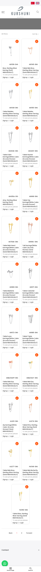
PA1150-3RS (23, 510)
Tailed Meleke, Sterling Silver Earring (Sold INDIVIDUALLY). (11, 113)
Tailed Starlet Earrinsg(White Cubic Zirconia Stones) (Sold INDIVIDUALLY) (30, 158)
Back (10, 533)
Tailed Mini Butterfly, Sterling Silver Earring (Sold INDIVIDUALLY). (30, 472)
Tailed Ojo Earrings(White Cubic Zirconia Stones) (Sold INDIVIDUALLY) (30, 203)
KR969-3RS (14, 287)
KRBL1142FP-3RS (12, 378)
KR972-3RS (14, 333)
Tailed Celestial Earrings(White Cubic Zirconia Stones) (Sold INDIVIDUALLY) (30, 294)
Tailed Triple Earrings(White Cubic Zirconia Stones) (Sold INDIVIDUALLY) (30, 339)
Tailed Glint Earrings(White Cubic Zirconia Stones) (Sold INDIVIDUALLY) (11, 158)
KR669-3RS (33, 196)
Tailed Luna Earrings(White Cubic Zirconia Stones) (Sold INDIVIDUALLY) (11, 339)
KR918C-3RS (33, 242)
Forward (29, 533)
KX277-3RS (14, 467)
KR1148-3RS (13, 108)
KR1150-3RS (33, 108)
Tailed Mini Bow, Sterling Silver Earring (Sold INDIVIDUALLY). (30, 70)
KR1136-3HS (13, 64)
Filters (6, 34)
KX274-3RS (33, 421)
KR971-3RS (34, 287)
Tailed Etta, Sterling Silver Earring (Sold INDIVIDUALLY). (29, 427)
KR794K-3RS (13, 242)
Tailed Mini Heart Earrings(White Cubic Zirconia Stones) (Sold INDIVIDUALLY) (11, 248)
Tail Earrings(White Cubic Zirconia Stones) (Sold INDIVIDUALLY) (29, 248)
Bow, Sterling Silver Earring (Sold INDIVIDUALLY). (10, 70)
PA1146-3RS (33, 467)
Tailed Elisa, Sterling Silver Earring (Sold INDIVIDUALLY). (20, 516)
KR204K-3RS (13, 151)
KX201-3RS (14, 421)
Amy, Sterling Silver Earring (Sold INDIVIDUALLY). (10, 202)
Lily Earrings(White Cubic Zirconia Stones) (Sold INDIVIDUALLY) (10, 428)
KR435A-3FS (13, 196)
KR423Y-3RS (33, 151)
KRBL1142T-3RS (32, 378)
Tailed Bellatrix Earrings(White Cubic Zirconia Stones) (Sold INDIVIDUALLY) (11, 294)
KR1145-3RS (33, 64)
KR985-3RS (33, 333)
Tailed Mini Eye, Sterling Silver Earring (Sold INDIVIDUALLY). (11, 384)
